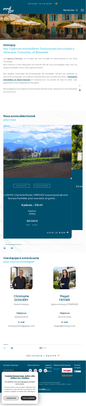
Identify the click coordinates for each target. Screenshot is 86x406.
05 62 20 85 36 (8, 362)
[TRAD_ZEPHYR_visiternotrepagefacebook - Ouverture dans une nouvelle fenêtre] (30, 362)
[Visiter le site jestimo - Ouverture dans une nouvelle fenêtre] (77, 363)
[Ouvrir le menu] (82, 10)
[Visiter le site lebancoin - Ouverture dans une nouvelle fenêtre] (67, 367)
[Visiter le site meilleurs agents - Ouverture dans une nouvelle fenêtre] (56, 361)
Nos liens (52, 375)
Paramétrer (11, 398)
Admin (47, 375)
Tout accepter (28, 398)
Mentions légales (38, 375)
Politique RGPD (61, 375)
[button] (11, 239)
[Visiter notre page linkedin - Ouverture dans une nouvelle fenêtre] (40, 362)
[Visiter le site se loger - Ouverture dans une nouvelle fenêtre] (67, 362)
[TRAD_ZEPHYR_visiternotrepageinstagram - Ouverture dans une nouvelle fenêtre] (35, 362)
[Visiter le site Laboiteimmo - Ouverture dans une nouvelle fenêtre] (43, 380)
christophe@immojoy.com (12, 364)
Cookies (69, 375)
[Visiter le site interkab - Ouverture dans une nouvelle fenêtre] (48, 362)
